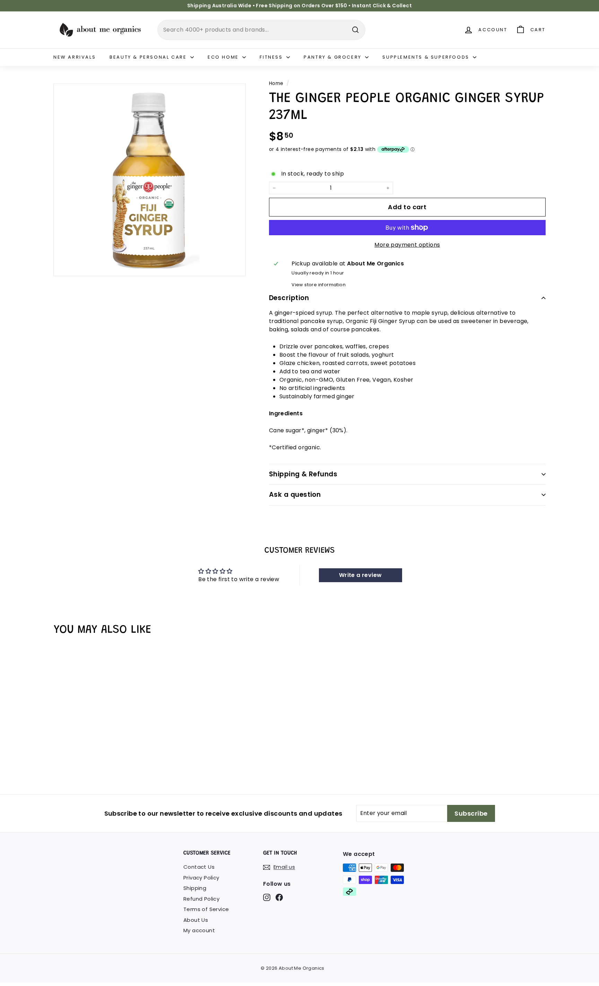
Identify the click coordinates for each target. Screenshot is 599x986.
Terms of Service (206, 909)
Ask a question (295, 494)
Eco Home (224, 57)
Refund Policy (201, 898)
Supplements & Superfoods (426, 57)
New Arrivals (74, 57)
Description (289, 298)
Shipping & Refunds (303, 474)
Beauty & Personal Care (149, 57)
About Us (195, 920)
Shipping (194, 888)
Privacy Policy (201, 877)
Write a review (360, 575)
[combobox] (261, 30)
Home (276, 83)
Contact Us (199, 866)
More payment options (407, 245)
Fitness (272, 57)
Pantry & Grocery (333, 57)
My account (199, 930)
